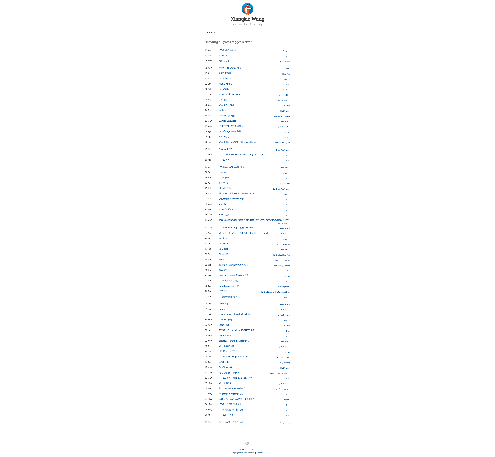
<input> (222, 204)
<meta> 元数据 (225, 83)
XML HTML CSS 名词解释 (231, 126)
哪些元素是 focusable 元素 (231, 198)
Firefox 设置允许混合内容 (231, 422)
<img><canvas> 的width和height (234, 314)
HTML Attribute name (229, 94)
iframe (222, 309)
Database (283, 143)
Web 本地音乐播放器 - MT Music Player (237, 142)
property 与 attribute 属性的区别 (234, 340)
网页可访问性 (225, 188)
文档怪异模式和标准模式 (230, 67)
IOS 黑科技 (224, 238)
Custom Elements (227, 120)
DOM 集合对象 (225, 367)
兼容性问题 (224, 182)
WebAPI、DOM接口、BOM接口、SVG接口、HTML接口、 (246, 233)
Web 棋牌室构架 (226, 346)
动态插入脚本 (225, 60)
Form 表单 (224, 303)
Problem (287, 95)
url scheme (224, 243)
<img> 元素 (224, 214)
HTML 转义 (224, 55)
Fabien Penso (242, 453)
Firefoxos (270, 292)
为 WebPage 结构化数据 (230, 131)
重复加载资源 (225, 73)
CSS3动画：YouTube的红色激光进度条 (237, 399)
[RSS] (247, 443)
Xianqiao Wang (247, 19)
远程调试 (223, 291)
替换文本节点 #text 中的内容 (232, 388)
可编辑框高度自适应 (228, 296)
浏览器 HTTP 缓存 (227, 351)
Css (284, 79)
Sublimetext (285, 357)
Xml (288, 137)
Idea (288, 51)
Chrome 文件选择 (227, 115)
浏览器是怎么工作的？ (229, 372)
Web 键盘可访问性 (227, 104)
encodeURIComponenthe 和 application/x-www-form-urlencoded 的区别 (254, 219)
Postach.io (260, 453)
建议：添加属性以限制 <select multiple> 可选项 (241, 154)
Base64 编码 (224, 324)
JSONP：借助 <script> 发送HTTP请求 (236, 330)
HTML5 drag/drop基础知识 (231, 167)
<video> (222, 110)
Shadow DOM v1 (226, 149)
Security (287, 423)
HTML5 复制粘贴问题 (229, 280)
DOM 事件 (223, 248)
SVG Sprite (224, 361)
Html (284, 51)
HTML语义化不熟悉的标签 (231, 409)
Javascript (282, 100)
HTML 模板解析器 (227, 50)
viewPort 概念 (225, 319)
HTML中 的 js (225, 159)
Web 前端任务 (225, 383)
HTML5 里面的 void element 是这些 (235, 377)
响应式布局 (224, 89)
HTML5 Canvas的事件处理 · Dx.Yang (236, 227)
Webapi (287, 111)
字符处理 (223, 99)
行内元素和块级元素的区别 (231, 393)
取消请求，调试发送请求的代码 (233, 264)
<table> (222, 172)
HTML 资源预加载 (227, 209)
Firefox (276, 255)
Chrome (287, 116)
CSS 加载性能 (225, 78)
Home (211, 32)
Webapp (287, 61)
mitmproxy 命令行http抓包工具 (234, 275)
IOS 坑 (222, 259)
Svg (288, 127)
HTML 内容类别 (226, 414)
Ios (289, 244)
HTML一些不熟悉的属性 (230, 404)
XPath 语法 (224, 136)
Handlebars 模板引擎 (229, 285)
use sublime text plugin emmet (234, 356)
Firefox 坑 (223, 254)
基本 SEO (223, 270)
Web (288, 74)
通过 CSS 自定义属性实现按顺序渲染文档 (237, 193)
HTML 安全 (224, 177)
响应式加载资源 (226, 335)
